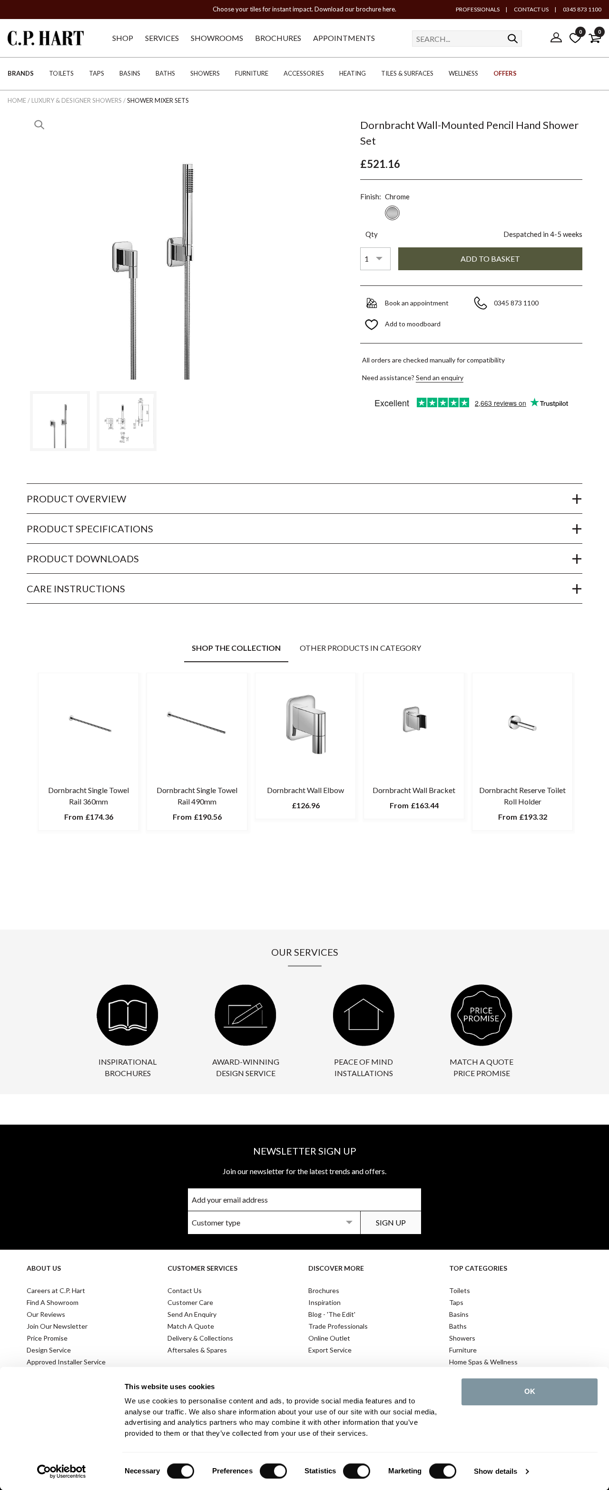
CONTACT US (531, 9)
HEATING (352, 73)
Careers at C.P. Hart (56, 1290)
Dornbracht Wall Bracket (414, 789)
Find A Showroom (53, 1302)
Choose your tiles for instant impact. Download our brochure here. (304, 9)
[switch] (273, 1471)
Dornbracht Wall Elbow (305, 789)
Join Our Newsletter (57, 1326)
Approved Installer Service (66, 1362)
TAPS (96, 73)
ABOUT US (44, 1268)
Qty (371, 234)
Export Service (330, 1350)
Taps (456, 1302)
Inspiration (324, 1302)
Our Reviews (46, 1314)
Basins (459, 1314)
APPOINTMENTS (344, 37)
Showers (462, 1338)
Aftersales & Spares (197, 1350)
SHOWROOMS (217, 37)
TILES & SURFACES (407, 73)
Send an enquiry (439, 377)
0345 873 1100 (581, 9)
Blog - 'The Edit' (331, 1314)
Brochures (323, 1290)
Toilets (459, 1290)
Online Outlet (329, 1338)
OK (529, 1391)
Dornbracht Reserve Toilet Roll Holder (522, 795)
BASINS (129, 73)
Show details (495, 1471)
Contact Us (184, 1290)
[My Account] (556, 38)
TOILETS (61, 73)
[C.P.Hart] (46, 39)
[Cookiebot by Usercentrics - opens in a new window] (61, 1471)
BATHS (165, 73)
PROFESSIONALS (478, 9)
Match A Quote (190, 1326)
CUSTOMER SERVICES (202, 1268)
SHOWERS (205, 73)
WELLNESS (463, 73)
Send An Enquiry (191, 1314)
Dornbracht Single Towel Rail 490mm (197, 795)
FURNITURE (251, 73)
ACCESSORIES (304, 73)
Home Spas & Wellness (483, 1362)
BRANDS (21, 73)
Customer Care (190, 1302)
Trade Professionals (338, 1326)
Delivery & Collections (200, 1338)
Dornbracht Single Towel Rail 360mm (88, 795)
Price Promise (47, 1338)
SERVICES (162, 37)
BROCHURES (278, 37)
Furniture (463, 1350)
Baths (458, 1326)
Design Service (49, 1350)
